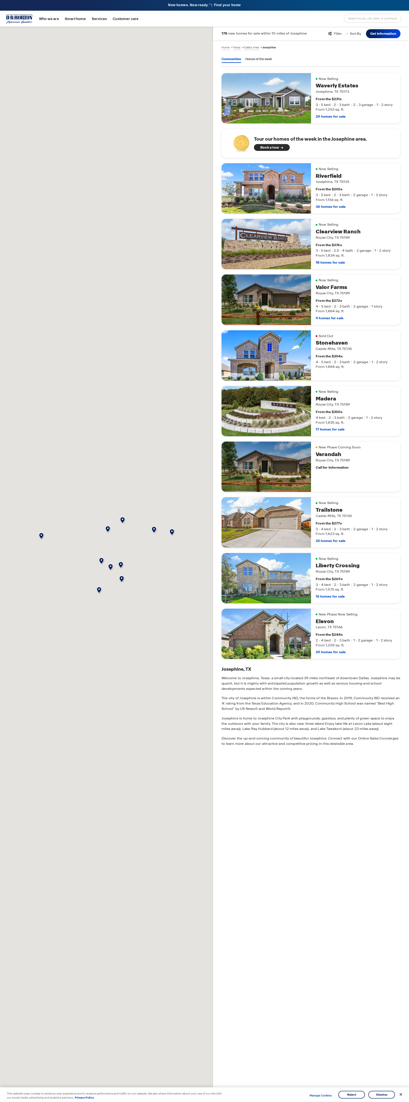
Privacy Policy (84, 1097)
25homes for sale (330, 541)
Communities (231, 59)
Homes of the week (258, 59)
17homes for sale (330, 429)
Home (226, 47)
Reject (351, 1094)
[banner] (204, 5)
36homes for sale (331, 206)
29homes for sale (331, 116)
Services (99, 18)
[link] (311, 143)
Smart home (75, 18)
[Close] (401, 1094)
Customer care (125, 18)
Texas (237, 47)
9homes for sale (329, 318)
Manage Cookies (321, 1095)
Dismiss (381, 1094)
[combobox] (372, 18)
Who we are (49, 18)
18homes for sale (330, 262)
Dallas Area (251, 47)
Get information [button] (383, 33)
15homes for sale (330, 596)
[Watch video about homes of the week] (239, 142)
